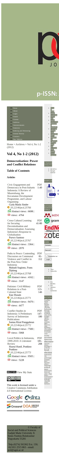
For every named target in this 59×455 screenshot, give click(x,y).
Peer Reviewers (54, 147)
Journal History (18, 133)
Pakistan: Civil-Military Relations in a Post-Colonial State (19, 289)
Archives (16, 122)
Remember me (52, 256)
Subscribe (54, 271)
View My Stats (24, 372)
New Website (17, 139)
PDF (39, 184)
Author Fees (53, 117)
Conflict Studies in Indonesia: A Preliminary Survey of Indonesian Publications (19, 315)
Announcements (18, 125)
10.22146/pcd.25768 (20, 273)
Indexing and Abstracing (21, 131)
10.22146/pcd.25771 (20, 298)
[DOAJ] (31, 410)
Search (15, 116)
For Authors (53, 286)
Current (16, 119)
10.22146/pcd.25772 (20, 325)
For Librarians (54, 290)
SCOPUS (54, 169)
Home (15, 108)
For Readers (53, 283)
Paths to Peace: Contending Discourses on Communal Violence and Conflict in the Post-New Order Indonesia (21, 259)
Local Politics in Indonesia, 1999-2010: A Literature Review (20, 341)
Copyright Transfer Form (54, 130)
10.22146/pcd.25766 (20, 207)
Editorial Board (53, 143)
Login (15, 114)
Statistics (16, 128)
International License (21, 390)
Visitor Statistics (53, 154)
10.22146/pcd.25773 (20, 352)
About (15, 111)
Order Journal (53, 150)
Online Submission (54, 121)
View (52, 269)
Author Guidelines (54, 114)
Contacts (16, 136)
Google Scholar (53, 171)
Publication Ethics (54, 135)
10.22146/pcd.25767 (20, 240)
